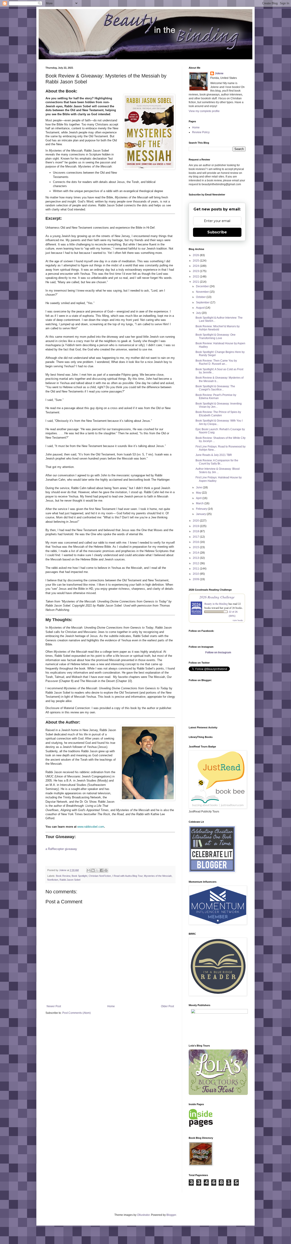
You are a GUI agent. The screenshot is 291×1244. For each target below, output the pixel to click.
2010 (196, 573)
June (199, 487)
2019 (196, 526)
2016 (196, 542)
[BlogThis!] (93, 870)
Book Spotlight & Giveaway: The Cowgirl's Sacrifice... (215, 388)
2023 (196, 271)
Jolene (219, 73)
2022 (196, 276)
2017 (196, 536)
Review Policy (201, 132)
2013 (196, 558)
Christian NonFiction (100, 875)
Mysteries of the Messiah (158, 875)
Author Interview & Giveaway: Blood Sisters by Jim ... (218, 470)
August (200, 307)
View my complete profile (204, 111)
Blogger (171, 1215)
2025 (196, 260)
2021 (196, 281)
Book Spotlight (79, 875)
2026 (196, 255)
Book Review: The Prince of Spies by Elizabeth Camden (218, 413)
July (199, 313)
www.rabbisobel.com (90, 826)
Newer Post (54, 1006)
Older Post (167, 1006)
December (203, 286)
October (201, 297)
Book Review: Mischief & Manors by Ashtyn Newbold (218, 328)
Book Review (63, 875)
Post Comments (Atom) (76, 1012)
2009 (196, 579)
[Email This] (88, 870)
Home (111, 1006)
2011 (196, 568)
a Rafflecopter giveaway (61, 849)
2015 (196, 547)
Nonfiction (52, 879)
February (202, 508)
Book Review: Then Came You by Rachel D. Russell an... (216, 362)
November (203, 291)
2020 (196, 520)
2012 (196, 563)
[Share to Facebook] (101, 870)
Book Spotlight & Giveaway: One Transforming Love (216, 336)
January (201, 514)
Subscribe (217, 232)
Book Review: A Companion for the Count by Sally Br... (217, 462)
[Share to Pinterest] (106, 870)
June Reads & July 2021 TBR (214, 455)
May (199, 492)
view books (238, 620)
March (200, 503)
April (199, 498)
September (203, 302)
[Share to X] (97, 870)
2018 (196, 531)
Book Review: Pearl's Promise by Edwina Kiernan (216, 396)
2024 (196, 265)
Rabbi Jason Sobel (70, 879)
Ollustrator (143, 1215)
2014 (196, 552)
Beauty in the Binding (216, 603)
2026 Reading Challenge (217, 597)
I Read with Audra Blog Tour (127, 875)
